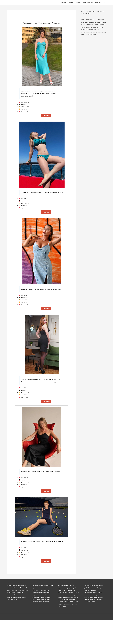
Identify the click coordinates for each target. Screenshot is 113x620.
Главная (63, 2)
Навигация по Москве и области (93, 2)
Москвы (15, 588)
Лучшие (78, 2)
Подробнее (46, 115)
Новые (71, 2)
